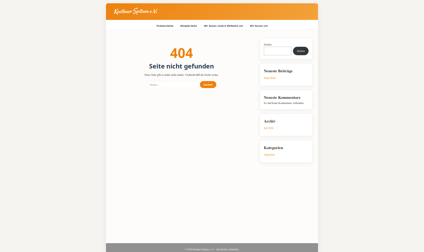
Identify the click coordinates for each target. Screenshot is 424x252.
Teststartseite (164, 25)
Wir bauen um (258, 25)
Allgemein (269, 154)
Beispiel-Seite (188, 25)
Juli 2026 (268, 128)
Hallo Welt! (270, 78)
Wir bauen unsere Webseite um (223, 25)
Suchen (208, 84)
